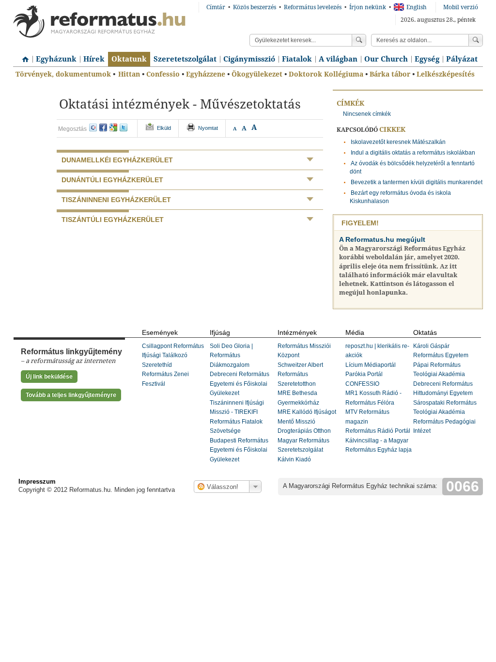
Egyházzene (205, 74)
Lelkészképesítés (446, 74)
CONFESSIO (362, 383)
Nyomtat (208, 128)
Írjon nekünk (367, 7)
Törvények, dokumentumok (63, 74)
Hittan (129, 74)
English (416, 7)
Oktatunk (129, 59)
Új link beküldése (49, 376)
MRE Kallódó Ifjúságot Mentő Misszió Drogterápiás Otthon (307, 421)
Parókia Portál (364, 374)
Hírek (94, 59)
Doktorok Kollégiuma (326, 74)
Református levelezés (312, 7)
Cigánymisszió (249, 59)
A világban (338, 59)
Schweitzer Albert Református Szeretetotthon (300, 374)
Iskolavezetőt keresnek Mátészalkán (398, 142)
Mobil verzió (460, 7)
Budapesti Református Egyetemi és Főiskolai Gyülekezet (239, 450)
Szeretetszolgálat (185, 59)
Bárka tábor (390, 74)
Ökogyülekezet (257, 74)
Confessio (163, 74)
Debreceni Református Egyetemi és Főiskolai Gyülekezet (239, 383)
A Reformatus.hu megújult (382, 239)
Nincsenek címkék (367, 113)
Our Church (386, 59)
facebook (103, 127)
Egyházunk (56, 59)
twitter (123, 127)
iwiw (93, 127)
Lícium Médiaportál (370, 365)
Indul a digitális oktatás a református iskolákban (413, 152)
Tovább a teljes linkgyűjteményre (71, 395)
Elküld (164, 128)
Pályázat (462, 59)
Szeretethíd (157, 365)
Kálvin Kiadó (294, 459)
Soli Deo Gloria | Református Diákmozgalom (231, 355)
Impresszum (37, 481)
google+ (113, 127)
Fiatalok (297, 59)
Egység (427, 59)
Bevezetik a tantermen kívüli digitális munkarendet (416, 182)
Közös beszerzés (254, 7)
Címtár (215, 7)
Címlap (22, 56)
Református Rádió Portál (377, 430)
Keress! (475, 40)
